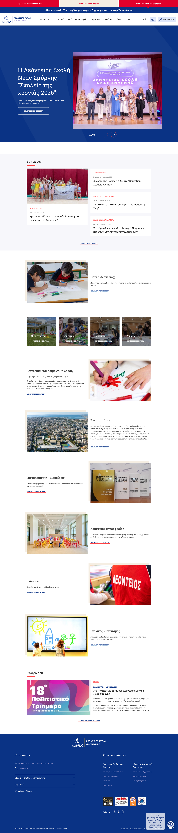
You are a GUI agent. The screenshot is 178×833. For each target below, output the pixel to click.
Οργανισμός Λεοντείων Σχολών (29, 3)
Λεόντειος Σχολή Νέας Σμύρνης (148, 3)
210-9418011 (23, 768)
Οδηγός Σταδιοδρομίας (110, 776)
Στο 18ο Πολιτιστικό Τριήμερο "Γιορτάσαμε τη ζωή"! (119, 206)
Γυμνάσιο (107, 19)
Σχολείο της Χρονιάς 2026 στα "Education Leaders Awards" (117, 182)
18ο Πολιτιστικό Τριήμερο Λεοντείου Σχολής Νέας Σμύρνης (118, 692)
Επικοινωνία (107, 785)
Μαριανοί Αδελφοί (139, 776)
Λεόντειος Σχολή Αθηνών (89, 3)
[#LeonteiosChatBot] (153, 19)
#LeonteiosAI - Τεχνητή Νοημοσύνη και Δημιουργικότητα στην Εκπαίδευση (89, 10)
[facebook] (114, 812)
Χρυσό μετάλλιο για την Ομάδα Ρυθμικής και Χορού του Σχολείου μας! (55, 218)
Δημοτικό (95, 19)
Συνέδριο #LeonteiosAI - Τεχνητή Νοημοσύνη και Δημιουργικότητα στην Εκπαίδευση (119, 229)
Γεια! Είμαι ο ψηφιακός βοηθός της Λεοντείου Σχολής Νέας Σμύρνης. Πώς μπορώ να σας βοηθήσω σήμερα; (155, 821)
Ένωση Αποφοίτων (139, 781)
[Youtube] (122, 812)
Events (96, 682)
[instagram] (118, 812)
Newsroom (107, 781)
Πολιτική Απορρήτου (136, 828)
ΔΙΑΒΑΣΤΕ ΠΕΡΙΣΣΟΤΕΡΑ (33, 111)
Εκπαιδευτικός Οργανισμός (142, 772)
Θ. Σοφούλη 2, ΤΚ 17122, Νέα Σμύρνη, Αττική (36, 763)
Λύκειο (119, 19)
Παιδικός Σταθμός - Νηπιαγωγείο (72, 19)
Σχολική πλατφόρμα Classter (113, 772)
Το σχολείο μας (46, 19)
